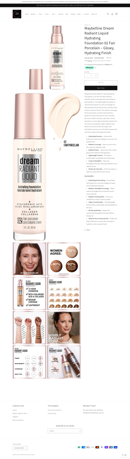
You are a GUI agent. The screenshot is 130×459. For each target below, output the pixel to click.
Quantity (87, 72)
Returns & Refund (18, 420)
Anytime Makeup (21, 454)
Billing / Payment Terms (20, 413)
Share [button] (88, 230)
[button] (34, 14)
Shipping (89, 60)
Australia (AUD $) (19, 448)
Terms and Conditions (54, 410)
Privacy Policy (52, 413)
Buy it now (101, 88)
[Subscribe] (80, 431)
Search (15, 410)
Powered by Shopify (30, 454)
